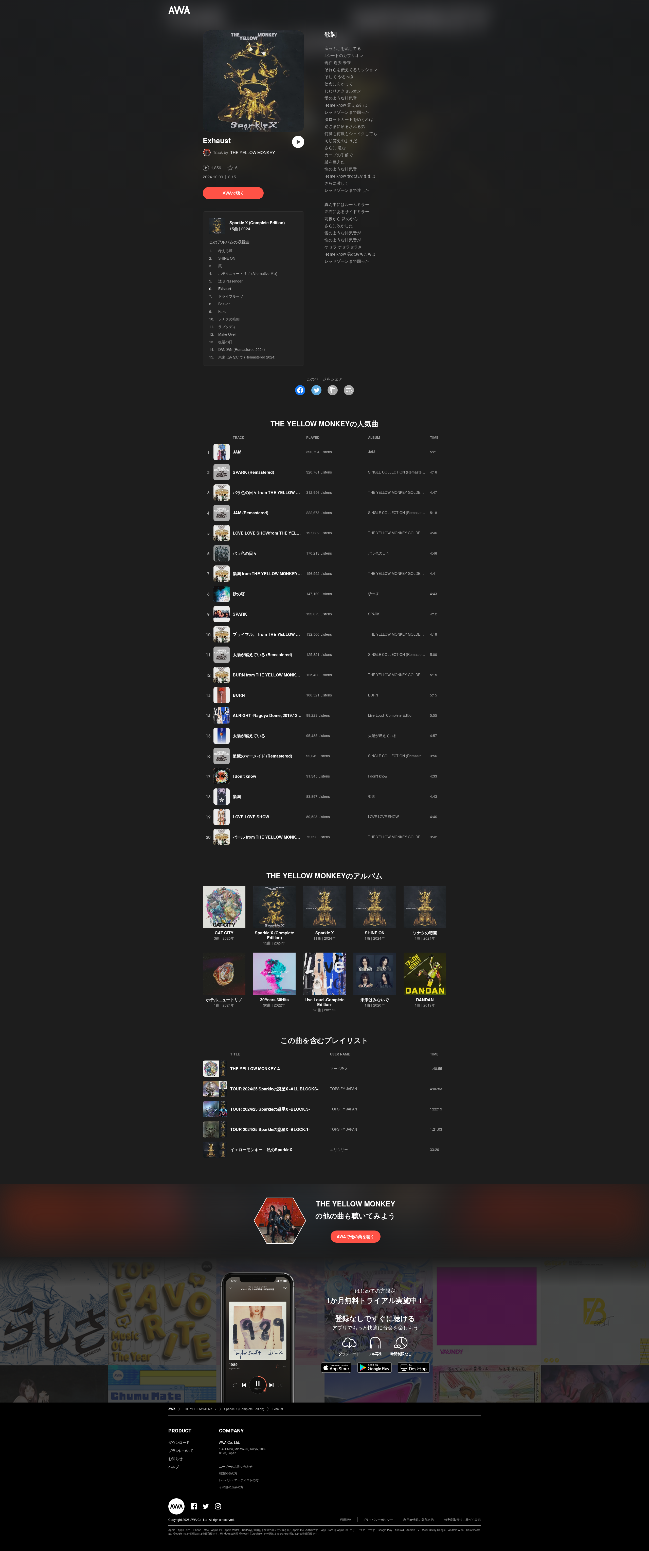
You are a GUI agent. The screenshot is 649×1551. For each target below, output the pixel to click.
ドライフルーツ (230, 296)
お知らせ (175, 1458)
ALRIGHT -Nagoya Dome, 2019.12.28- (268, 715)
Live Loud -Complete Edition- (391, 715)
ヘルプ (173, 1466)
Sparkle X (324, 933)
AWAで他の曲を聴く (355, 1236)
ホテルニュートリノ (224, 1000)
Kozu (222, 311)
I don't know (244, 776)
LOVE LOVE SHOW (251, 817)
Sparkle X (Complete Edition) (257, 222)
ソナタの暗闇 (229, 318)
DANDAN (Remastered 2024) (241, 349)
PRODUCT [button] (179, 1431)
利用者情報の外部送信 (418, 1519)
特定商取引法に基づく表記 (462, 1519)
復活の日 (225, 341)
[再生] (298, 142)
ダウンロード (179, 1442)
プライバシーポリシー (378, 1519)
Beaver (224, 303)
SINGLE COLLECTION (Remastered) (398, 472)
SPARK (240, 614)
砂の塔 (239, 594)
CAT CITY (224, 933)
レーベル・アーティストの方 (239, 1480)
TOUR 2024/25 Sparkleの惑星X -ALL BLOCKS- (274, 1089)
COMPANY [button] (231, 1431)
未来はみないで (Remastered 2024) (247, 357)
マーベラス (339, 1068)
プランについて (180, 1450)
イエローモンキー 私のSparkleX (261, 1149)
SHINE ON (226, 258)
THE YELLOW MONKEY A (255, 1068)
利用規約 (346, 1519)
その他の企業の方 (231, 1487)
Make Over (227, 334)
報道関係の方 (228, 1473)
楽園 (237, 796)
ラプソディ (227, 326)
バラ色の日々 (245, 553)
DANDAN (425, 1000)
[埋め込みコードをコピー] (349, 390)
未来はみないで (374, 1000)
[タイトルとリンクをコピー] (333, 390)
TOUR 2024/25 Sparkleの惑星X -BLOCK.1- (270, 1129)
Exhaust (277, 1409)
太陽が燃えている (249, 736)
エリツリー (339, 1149)
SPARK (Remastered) (253, 472)
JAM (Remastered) (250, 513)
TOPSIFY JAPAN (343, 1088)
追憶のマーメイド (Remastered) (262, 756)
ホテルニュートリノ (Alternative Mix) (247, 273)
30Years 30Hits (274, 1000)
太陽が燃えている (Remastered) (262, 654)
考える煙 (225, 250)
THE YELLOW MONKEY (252, 152)
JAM (237, 452)
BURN (239, 695)
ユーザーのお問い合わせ (236, 1466)
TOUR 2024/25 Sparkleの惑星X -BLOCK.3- (270, 1109)
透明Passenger (230, 280)
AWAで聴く (233, 193)
